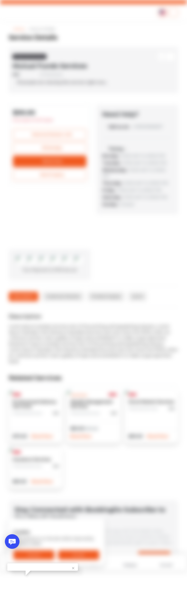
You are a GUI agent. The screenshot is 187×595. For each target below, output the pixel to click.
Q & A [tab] (137, 296)
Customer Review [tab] (63, 296)
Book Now (43, 436)
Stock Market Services (151, 402)
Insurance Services (32, 459)
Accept (79, 555)
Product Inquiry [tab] (106, 296)
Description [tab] (23, 296)
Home (18, 29)
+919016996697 (135, 126)
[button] (173, 12)
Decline (34, 555)
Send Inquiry (52, 174)
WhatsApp (52, 148)
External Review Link (52, 134)
